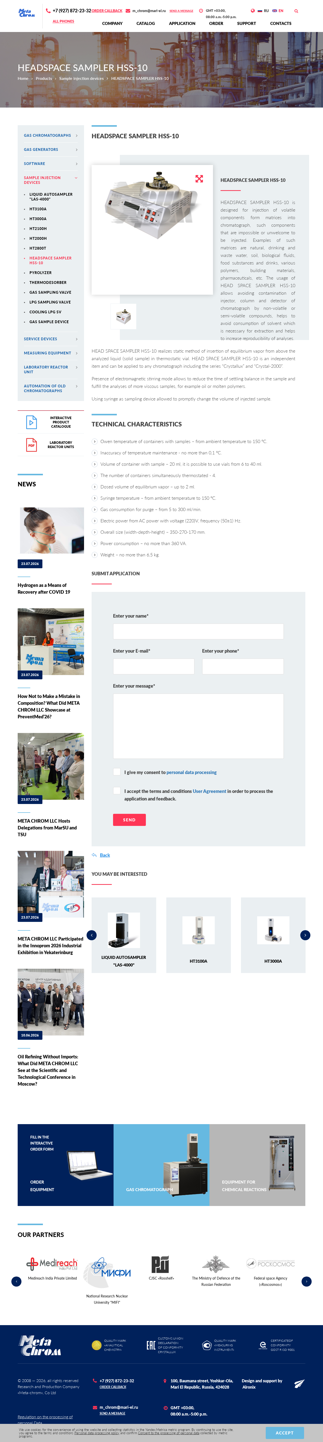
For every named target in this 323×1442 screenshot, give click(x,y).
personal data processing (192, 772)
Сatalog (146, 23)
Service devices (40, 339)
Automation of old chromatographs (45, 388)
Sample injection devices (81, 78)
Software (34, 163)
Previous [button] (92, 935)
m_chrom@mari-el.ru (149, 11)
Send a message (181, 10)
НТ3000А (38, 219)
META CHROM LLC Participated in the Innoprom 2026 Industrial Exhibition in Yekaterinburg (50, 945)
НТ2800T (38, 248)
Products (44, 78)
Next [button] (305, 935)
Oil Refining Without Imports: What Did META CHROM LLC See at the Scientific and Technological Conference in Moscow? (48, 1070)
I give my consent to (170, 772)
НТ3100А (38, 209)
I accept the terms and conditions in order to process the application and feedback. (198, 794)
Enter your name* (131, 616)
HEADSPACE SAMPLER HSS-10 (51, 260)
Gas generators (41, 149)
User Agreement (209, 791)
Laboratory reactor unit (46, 369)
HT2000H (38, 238)
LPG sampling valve (50, 302)
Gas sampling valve (50, 292)
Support (246, 23)
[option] (152, 204)
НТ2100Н (38, 228)
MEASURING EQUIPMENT (47, 353)
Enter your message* (134, 686)
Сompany (112, 23)
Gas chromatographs (47, 135)
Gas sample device (49, 322)
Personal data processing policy (96, 1433)
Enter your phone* (220, 651)
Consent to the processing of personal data (168, 1433)
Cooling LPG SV (46, 312)
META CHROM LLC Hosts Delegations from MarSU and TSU (47, 827)
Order (216, 23)
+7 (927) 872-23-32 (72, 10)
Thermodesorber (48, 282)
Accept (285, 1432)
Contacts (280, 23)
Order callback (107, 11)
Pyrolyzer (41, 273)
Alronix (249, 1387)
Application (182, 23)
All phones (63, 21)
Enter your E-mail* (131, 651)
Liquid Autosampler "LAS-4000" (51, 196)
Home (23, 78)
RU (266, 11)
